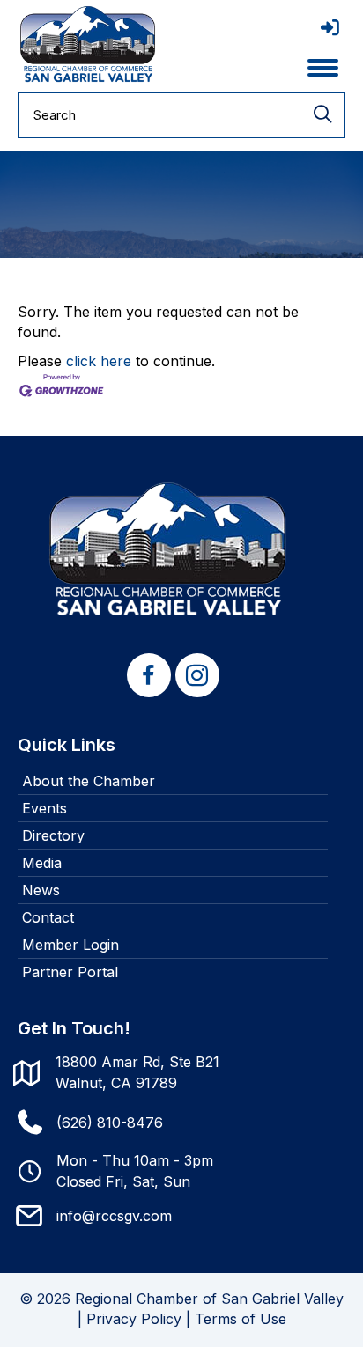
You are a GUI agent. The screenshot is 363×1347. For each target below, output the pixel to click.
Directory (53, 835)
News (41, 890)
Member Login (70, 944)
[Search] (322, 115)
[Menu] (322, 68)
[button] (149, 675)
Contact (48, 917)
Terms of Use (240, 1319)
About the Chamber (88, 781)
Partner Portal (70, 972)
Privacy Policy (134, 1319)
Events (44, 808)
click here (98, 361)
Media (42, 863)
